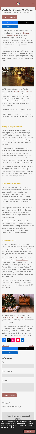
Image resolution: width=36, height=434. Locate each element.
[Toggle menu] (33, 3)
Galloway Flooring (22, 260)
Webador (18, 419)
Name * (4, 362)
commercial (28, 91)
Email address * (7, 371)
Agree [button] (29, 431)
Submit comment (9, 395)
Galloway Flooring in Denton (15, 317)
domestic (17, 91)
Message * (6, 380)
